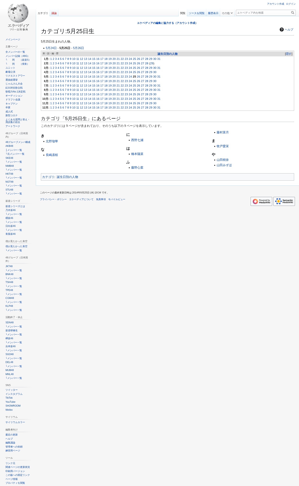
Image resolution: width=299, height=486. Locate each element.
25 (134, 58)
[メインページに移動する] (18, 16)
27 (142, 58)
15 (93, 58)
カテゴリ (48, 177)
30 (154, 58)
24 (130, 58)
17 (102, 58)
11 (77, 58)
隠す (288, 53)
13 (85, 58)
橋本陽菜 (137, 154)
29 (150, 58)
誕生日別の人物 (168, 53)
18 (106, 58)
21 (118, 58)
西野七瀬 (137, 140)
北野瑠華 (52, 141)
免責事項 (101, 199)
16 (97, 58)
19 (110, 58)
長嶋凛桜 (52, 155)
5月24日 (51, 48)
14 (89, 58)
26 (138, 58)
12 (81, 58)
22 (122, 58)
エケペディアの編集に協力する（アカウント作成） (167, 22)
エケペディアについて (81, 199)
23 (126, 58)
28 (146, 58)
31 (158, 58)
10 (73, 58)
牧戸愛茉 (223, 146)
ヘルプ (289, 29)
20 (114, 58)
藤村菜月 (223, 132)
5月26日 (78, 48)
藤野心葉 (137, 167)
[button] (227, 12)
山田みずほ (224, 165)
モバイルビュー (116, 199)
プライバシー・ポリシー (53, 199)
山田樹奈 (223, 159)
